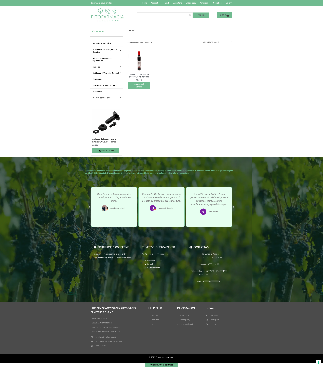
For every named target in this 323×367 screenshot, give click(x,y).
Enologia (106, 67)
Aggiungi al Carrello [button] (105, 150)
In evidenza (97, 91)
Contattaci (217, 3)
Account (154, 3)
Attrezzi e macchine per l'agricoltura (106, 59)
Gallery (229, 3)
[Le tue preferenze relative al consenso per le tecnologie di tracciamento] (318, 362)
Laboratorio (177, 3)
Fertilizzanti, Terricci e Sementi (106, 73)
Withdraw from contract (161, 365)
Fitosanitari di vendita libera (106, 85)
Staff (167, 3)
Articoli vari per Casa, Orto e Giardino (106, 50)
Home (144, 3)
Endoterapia (191, 3)
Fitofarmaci (106, 79)
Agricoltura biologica (106, 43)
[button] (89, 207)
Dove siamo (204, 3)
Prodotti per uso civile (106, 98)
